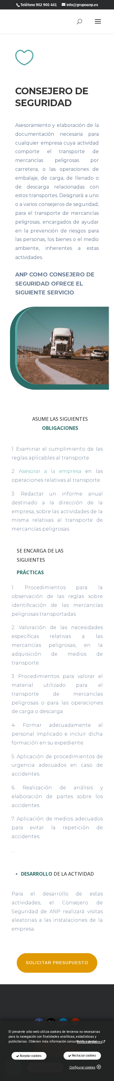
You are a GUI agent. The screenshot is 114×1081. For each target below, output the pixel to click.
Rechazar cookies (83, 1055)
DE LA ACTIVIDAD (57, 873)
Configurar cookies (82, 1067)
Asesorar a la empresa (50, 471)
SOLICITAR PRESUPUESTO (57, 962)
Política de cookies (89, 1041)
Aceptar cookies (30, 1056)
